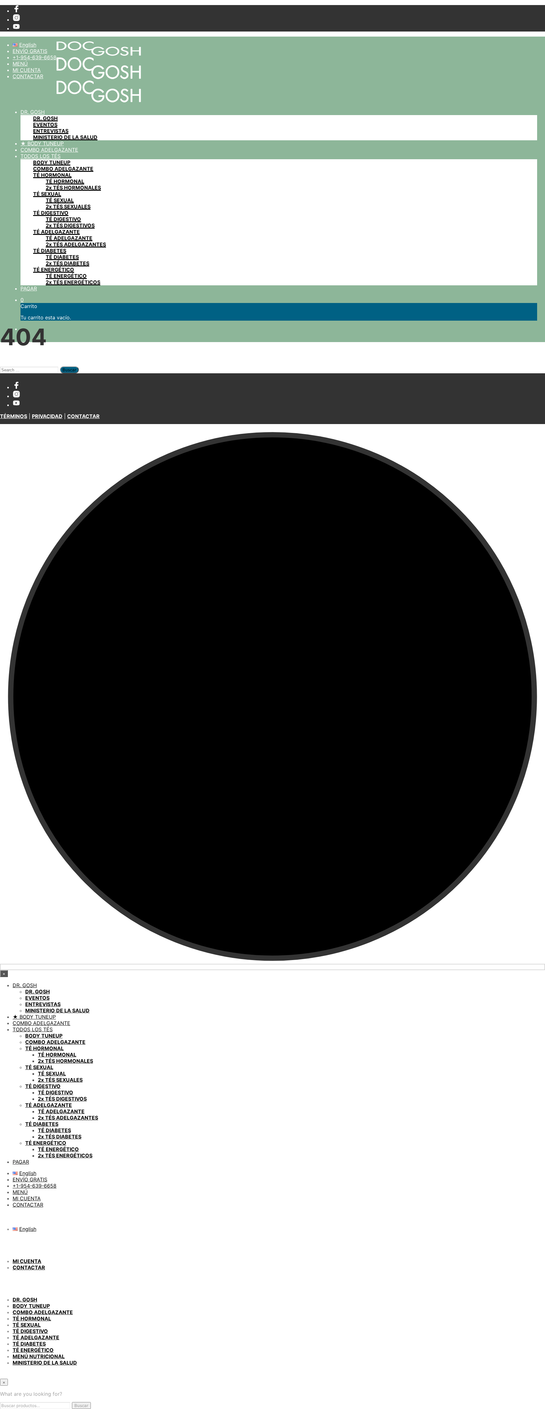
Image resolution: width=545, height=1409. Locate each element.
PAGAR (29, 288)
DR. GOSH (33, 112)
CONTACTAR (28, 76)
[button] (22, 300)
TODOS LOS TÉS (41, 156)
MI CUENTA (27, 70)
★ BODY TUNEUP (42, 143)
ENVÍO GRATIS (30, 51)
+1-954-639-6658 (34, 57)
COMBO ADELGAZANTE (49, 150)
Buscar (81, 1405)
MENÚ (20, 64)
